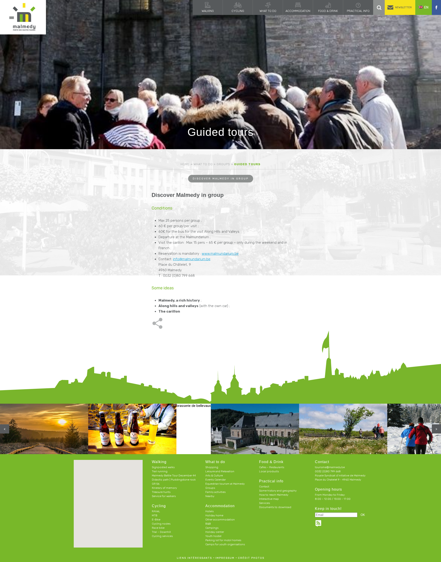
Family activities (215, 492)
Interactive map (269, 498)
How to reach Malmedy (273, 494)
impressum (225, 557)
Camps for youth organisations (225, 544)
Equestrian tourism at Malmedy (225, 483)
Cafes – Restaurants (271, 467)
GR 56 (155, 483)
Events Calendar (215, 479)
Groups (223, 164)
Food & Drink (328, 11)
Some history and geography (278, 490)
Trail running (159, 471)
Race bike (158, 527)
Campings (211, 527)
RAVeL (156, 511)
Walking (208, 11)
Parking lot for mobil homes (223, 540)
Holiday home (214, 515)
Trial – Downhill (161, 532)
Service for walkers (164, 496)
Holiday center (214, 532)
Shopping (211, 467)
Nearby (209, 496)
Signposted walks (163, 467)
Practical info (358, 11)
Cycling (238, 11)
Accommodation (298, 11)
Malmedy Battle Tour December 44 (174, 475)
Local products (269, 471)
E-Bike (156, 519)
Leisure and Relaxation (219, 471)
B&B (208, 523)
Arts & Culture (214, 475)
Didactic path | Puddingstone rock (174, 479)
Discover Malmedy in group (221, 178)
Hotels (209, 511)
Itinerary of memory (164, 487)
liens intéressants (194, 557)
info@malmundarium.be (191, 259)
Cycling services (162, 536)
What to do (268, 11)
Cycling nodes (161, 523)
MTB (154, 515)
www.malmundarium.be (220, 254)
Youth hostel (213, 536)
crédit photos (251, 557)
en (426, 7)
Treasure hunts (161, 492)
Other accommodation (220, 519)
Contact (264, 486)
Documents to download (275, 507)
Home (185, 164)
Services (264, 503)
